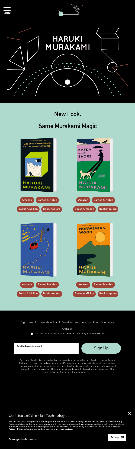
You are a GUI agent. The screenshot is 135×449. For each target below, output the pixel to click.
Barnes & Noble (47, 200)
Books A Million (28, 209)
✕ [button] (130, 414)
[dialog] (67, 429)
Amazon (27, 200)
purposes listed (53, 366)
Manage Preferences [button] (23, 439)
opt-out (104, 369)
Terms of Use (36, 363)
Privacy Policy (16, 429)
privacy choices (64, 429)
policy (89, 369)
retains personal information (49, 369)
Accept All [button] (117, 437)
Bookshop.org (51, 209)
